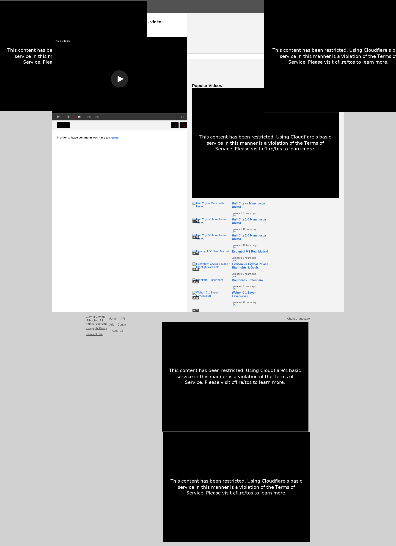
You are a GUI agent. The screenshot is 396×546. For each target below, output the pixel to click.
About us (117, 330)
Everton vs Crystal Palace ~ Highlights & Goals (251, 265)
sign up (113, 137)
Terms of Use (94, 334)
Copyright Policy (96, 328)
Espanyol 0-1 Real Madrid (250, 251)
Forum (113, 318)
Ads (111, 324)
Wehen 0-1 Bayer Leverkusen (244, 294)
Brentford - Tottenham (247, 280)
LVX (234, 216)
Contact (122, 324)
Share (63, 125)
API (123, 318)
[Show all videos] (265, 197)
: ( (183, 125)
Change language (298, 318)
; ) (174, 125)
